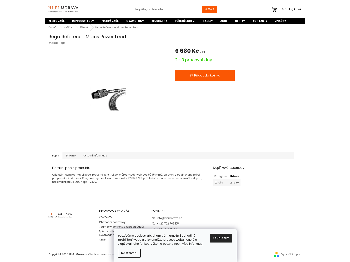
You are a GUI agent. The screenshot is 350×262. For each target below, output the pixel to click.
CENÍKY (103, 239)
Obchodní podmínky (112, 222)
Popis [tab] (55, 155)
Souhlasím (221, 238)
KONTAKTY (105, 217)
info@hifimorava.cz (169, 218)
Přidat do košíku (207, 75)
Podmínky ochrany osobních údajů (121, 227)
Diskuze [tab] (71, 155)
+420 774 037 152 (168, 229)
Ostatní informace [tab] (95, 155)
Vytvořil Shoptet (291, 254)
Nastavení (129, 253)
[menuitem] (56, 21)
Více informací (192, 244)
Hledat (209, 9)
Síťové (234, 176)
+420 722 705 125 (168, 223)
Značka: (57, 43)
